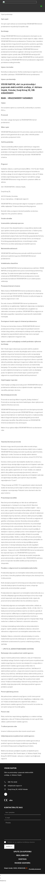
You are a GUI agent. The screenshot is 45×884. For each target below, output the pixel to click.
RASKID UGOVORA (22, 863)
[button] (32, 6)
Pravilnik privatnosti (35, 869)
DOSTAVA (23, 859)
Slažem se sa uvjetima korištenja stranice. (21, 842)
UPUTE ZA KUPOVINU (23, 852)
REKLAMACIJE (22, 855)
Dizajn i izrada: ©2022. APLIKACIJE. (15, 868)
